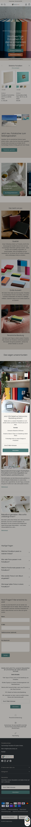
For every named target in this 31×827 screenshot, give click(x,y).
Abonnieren (15, 450)
